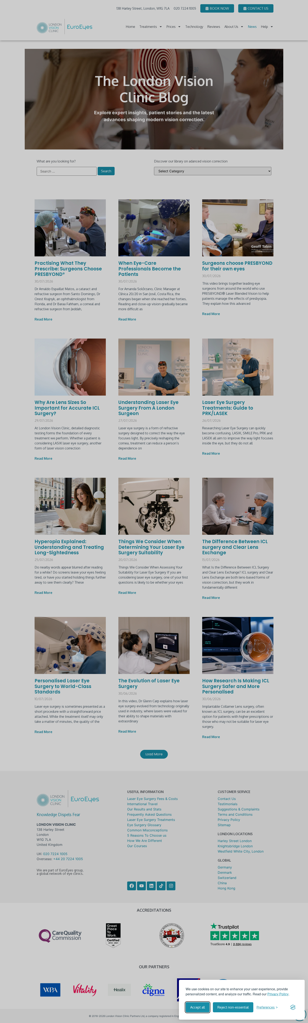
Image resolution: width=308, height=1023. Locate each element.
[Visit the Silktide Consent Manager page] (293, 1007)
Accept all (197, 1007)
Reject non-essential (233, 1007)
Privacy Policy (278, 994)
